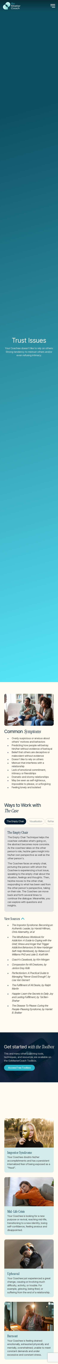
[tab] (15, 821)
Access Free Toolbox (19, 1067)
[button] (29, 919)
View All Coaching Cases (21, 1110)
